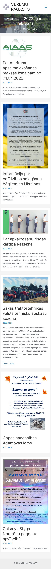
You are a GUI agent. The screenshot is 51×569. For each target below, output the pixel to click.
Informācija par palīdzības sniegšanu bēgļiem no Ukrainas (22, 178)
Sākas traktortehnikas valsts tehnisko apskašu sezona (25, 313)
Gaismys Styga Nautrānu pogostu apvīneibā (19, 533)
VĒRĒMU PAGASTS (20, 7)
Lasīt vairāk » (8, 364)
